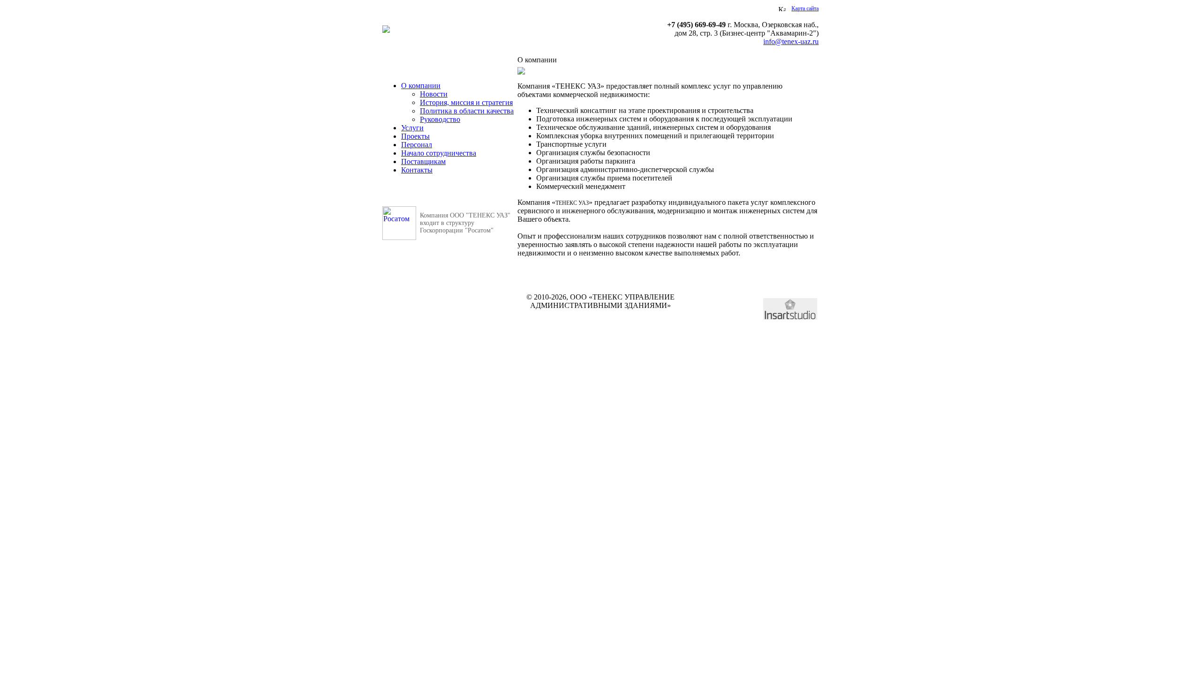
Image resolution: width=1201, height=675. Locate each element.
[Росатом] (399, 237)
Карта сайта (805, 8)
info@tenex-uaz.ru (791, 41)
